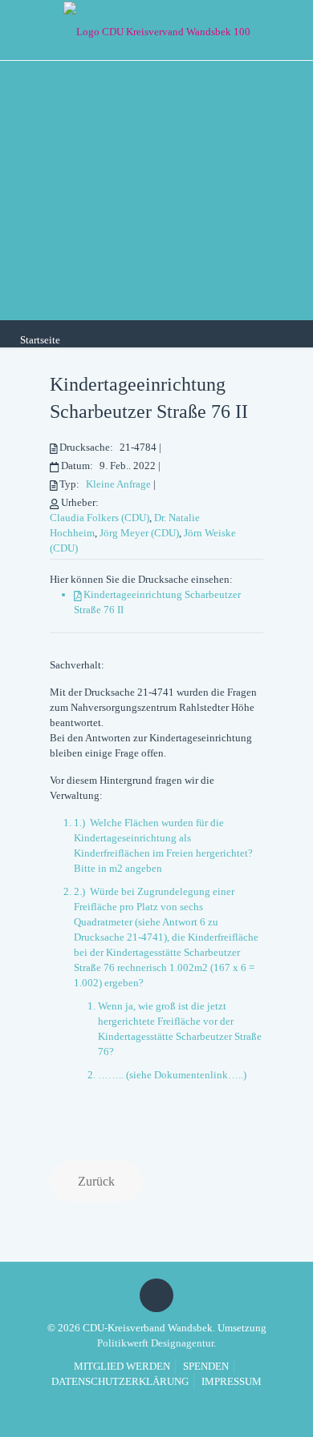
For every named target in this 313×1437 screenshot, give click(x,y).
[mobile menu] (291, 28)
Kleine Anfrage (118, 484)
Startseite (40, 340)
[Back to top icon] (156, 1295)
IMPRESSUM (231, 1381)
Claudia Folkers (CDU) (99, 518)
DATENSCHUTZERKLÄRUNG (120, 1381)
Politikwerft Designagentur (155, 1343)
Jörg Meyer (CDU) (139, 533)
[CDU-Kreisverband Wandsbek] (156, 30)
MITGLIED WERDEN (122, 1366)
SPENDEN (206, 1366)
